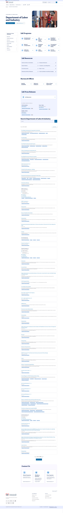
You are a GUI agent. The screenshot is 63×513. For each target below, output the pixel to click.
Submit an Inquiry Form (26, 481)
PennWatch (46, 496)
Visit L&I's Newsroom (50, 481)
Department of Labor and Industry (10, 34)
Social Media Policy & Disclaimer (53, 507)
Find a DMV (33, 496)
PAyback (33, 500)
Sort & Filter (54, 126)
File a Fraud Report (9, 46)
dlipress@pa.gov (24, 106)
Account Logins (9, 43)
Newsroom (8, 36)
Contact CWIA (37, 481)
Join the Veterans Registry (35, 499)
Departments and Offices (10, 41)
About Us (8, 48)
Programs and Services (10, 38)
